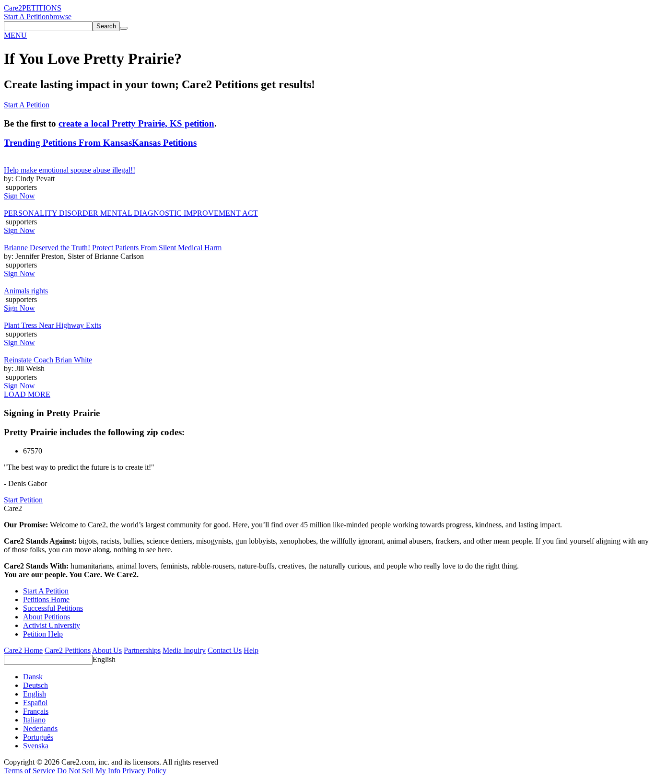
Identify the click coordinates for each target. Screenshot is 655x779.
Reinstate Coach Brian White (48, 360)
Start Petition (23, 500)
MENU (15, 35)
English (104, 659)
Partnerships (142, 650)
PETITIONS (41, 8)
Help (251, 650)
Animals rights (26, 291)
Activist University (51, 625)
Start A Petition (26, 16)
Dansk (33, 677)
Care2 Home (23, 650)
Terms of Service (29, 771)
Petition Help (43, 634)
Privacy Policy (144, 771)
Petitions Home (46, 599)
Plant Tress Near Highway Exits (52, 325)
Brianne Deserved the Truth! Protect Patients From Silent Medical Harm (113, 248)
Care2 (13, 8)
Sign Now (19, 196)
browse (60, 16)
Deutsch (35, 685)
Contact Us (225, 650)
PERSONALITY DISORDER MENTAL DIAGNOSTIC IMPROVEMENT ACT (131, 213)
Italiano (34, 720)
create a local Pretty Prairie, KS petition (136, 123)
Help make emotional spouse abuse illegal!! (69, 170)
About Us (107, 650)
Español (35, 702)
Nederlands (40, 728)
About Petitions (46, 617)
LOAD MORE (27, 394)
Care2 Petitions (68, 650)
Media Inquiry (184, 650)
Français (35, 711)
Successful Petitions (53, 608)
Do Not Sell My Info (88, 771)
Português (38, 737)
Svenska (35, 746)
